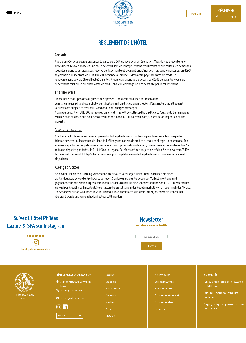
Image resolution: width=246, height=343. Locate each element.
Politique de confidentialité (167, 295)
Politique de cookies (164, 302)
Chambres (110, 274)
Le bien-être (111, 281)
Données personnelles (164, 281)
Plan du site (160, 309)
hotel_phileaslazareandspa (35, 249)
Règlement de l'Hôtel (164, 288)
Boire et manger (113, 288)
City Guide (110, 315)
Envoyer (151, 246)
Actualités (110, 302)
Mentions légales (162, 274)
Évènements (111, 295)
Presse (108, 309)
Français (196, 13)
